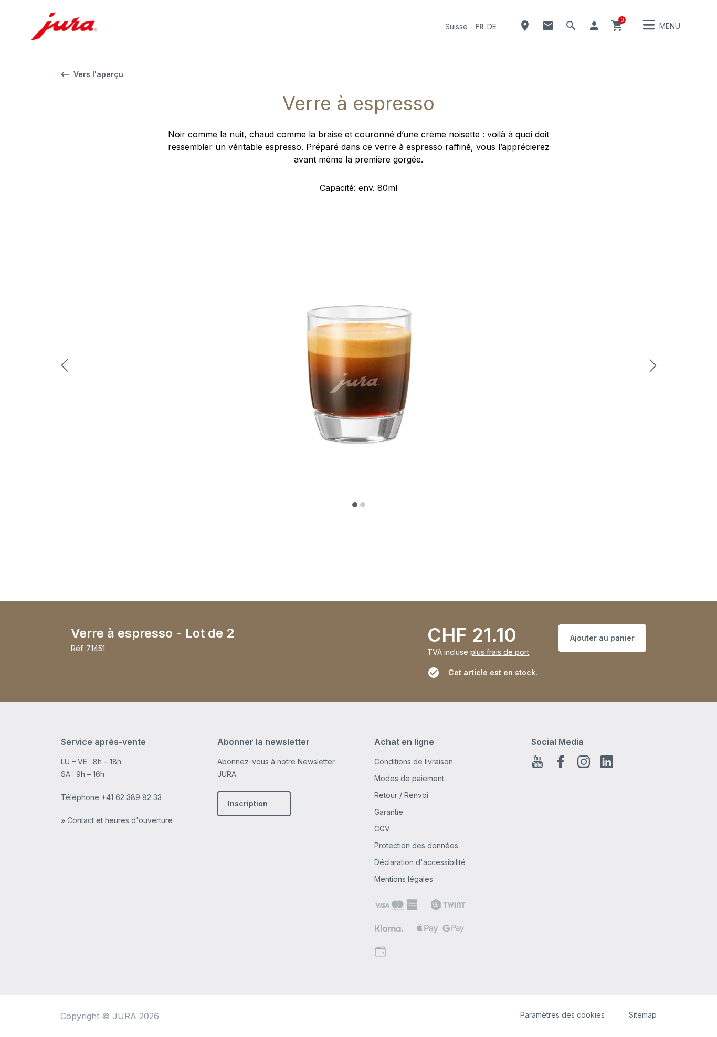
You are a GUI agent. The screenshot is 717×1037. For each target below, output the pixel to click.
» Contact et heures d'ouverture (117, 820)
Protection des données (416, 845)
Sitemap (643, 1014)
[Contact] (548, 25)
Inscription (248, 803)
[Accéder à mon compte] (594, 25)
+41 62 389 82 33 (131, 797)
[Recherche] (571, 25)
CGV (382, 828)
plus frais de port (499, 651)
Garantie (388, 811)
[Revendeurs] (525, 25)
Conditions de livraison (413, 761)
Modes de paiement (409, 778)
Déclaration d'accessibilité (420, 862)
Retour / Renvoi (401, 795)
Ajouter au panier (602, 637)
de (492, 26)
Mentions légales (403, 878)
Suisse (456, 26)
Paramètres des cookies (562, 1014)
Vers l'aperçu (98, 74)
